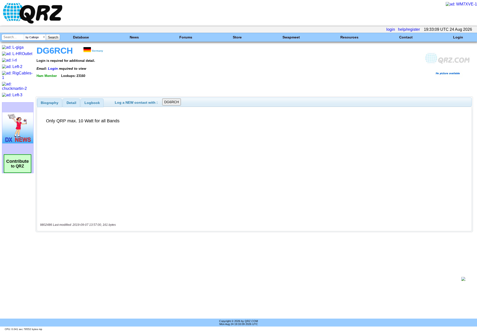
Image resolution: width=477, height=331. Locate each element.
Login (458, 37)
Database (81, 37)
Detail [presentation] (71, 103)
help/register (409, 29)
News (134, 37)
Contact (406, 37)
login (390, 29)
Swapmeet (291, 37)
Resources (349, 37)
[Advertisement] (248, 279)
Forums (185, 37)
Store (237, 37)
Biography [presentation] (49, 103)
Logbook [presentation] (92, 103)
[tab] (49, 103)
